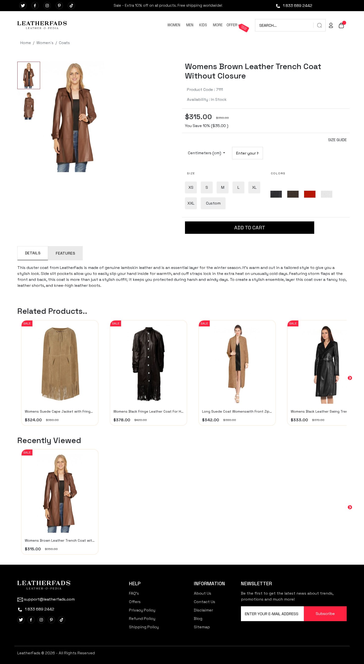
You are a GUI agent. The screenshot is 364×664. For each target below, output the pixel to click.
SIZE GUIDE (337, 139)
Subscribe (325, 613)
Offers (135, 601)
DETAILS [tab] (32, 253)
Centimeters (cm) (205, 153)
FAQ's (134, 593)
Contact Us (204, 601)
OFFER (232, 25)
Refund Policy (142, 618)
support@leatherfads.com (49, 599)
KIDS (203, 25)
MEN (189, 25)
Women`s (44, 42)
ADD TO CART (249, 227)
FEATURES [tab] (65, 253)
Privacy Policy (142, 610)
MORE (218, 25)
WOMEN (173, 25)
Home (25, 42)
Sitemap (202, 627)
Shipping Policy (144, 627)
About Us (202, 593)
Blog (198, 618)
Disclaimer (203, 610)
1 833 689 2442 (297, 5)
